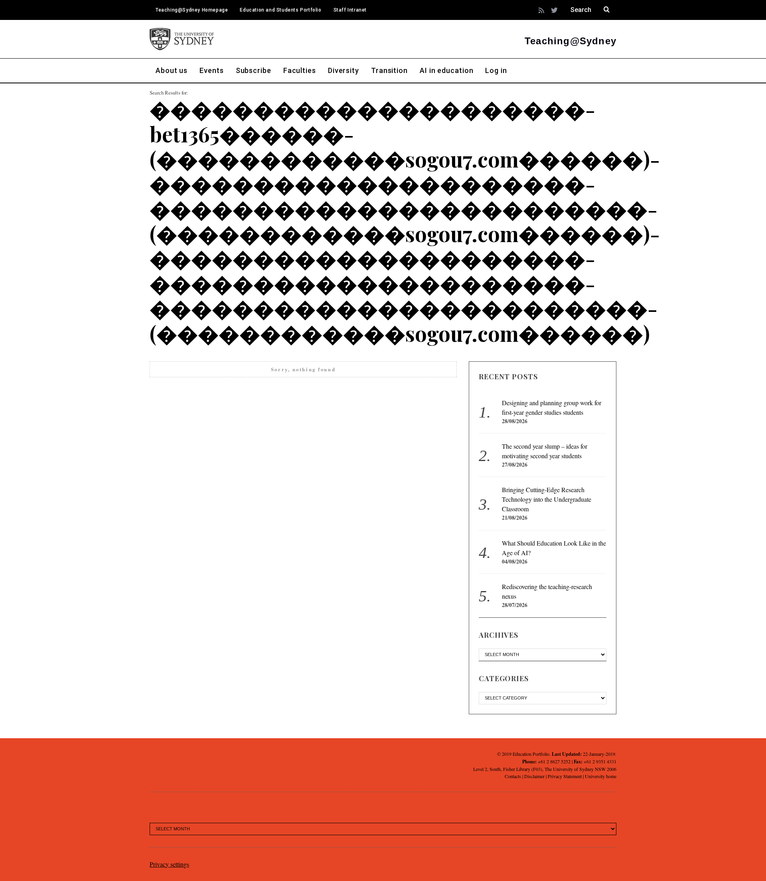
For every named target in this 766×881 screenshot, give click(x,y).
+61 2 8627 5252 (554, 761)
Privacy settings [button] (169, 864)
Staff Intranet (350, 10)
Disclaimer (534, 776)
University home (600, 776)
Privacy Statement (565, 776)
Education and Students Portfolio (280, 10)
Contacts (513, 776)
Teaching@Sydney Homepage (192, 10)
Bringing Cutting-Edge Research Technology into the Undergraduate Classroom (546, 499)
